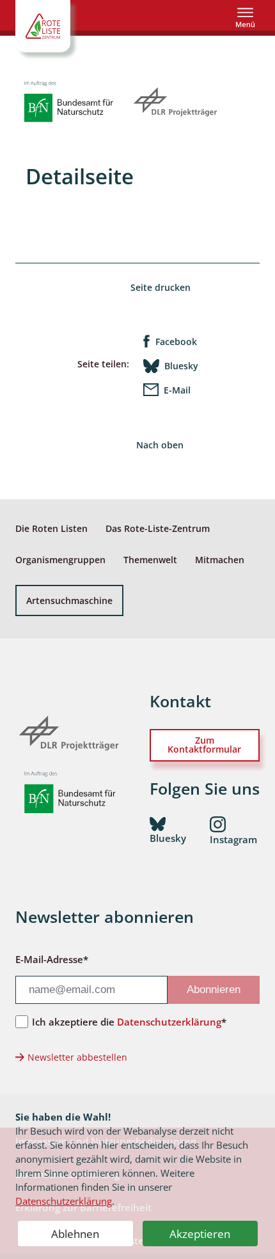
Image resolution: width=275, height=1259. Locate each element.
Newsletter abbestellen (77, 1057)
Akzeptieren (199, 1233)
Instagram (233, 839)
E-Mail (177, 390)
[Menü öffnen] (245, 17)
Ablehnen (75, 1233)
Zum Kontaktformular (204, 744)
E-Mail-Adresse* (51, 959)
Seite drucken (160, 287)
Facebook (176, 341)
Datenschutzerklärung (63, 1201)
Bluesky (181, 366)
